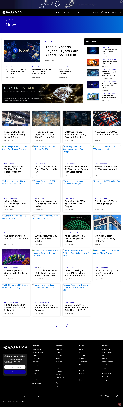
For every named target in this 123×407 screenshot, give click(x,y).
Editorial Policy (21, 396)
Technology (59, 371)
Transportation (60, 377)
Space (58, 368)
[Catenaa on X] (101, 396)
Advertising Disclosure (39, 396)
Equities (109, 47)
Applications (82, 358)
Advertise (105, 365)
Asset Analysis (36, 383)
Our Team (82, 377)
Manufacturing (60, 361)
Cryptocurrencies (111, 59)
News (46, 41)
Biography (82, 349)
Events (104, 355)
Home (58, 12)
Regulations (35, 361)
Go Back (11, 20)
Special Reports (37, 358)
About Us (81, 373)
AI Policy (28, 396)
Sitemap (104, 380)
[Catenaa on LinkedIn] (115, 396)
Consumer (59, 349)
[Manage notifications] (119, 404)
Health (58, 358)
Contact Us (105, 377)
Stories (34, 377)
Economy (72, 129)
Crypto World (83, 361)
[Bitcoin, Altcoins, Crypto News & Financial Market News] (12, 12)
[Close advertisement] (121, 1)
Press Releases (106, 349)
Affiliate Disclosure (52, 396)
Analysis (34, 380)
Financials (59, 355)
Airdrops (104, 358)
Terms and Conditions (9, 396)
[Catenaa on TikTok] (108, 396)
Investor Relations (107, 361)
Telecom (58, 374)
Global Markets (111, 93)
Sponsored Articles (107, 352)
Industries (77, 12)
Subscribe (15, 372)
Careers (81, 380)
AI (79, 352)
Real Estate (59, 365)
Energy (58, 352)
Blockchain (82, 355)
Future (81, 365)
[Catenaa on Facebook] (112, 396)
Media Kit (105, 368)
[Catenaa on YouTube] (105, 396)
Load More (61, 325)
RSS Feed (58, 386)
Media (87, 12)
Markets (67, 12)
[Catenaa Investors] (15, 347)
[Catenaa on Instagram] (118, 396)
